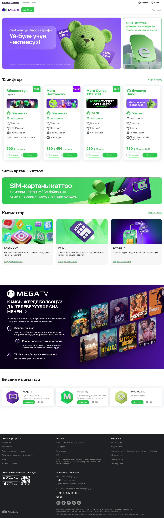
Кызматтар (7, 447)
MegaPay (82, 391)
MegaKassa (138, 391)
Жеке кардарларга (10, 3)
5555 (59, 496)
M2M (58, 455)
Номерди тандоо (9, 463)
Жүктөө (29, 402)
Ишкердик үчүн (29, 3)
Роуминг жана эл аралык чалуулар (17, 455)
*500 (59, 479)
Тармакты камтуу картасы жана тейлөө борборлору (134, 451)
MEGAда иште (117, 455)
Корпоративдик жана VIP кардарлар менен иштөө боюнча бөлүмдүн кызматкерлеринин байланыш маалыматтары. (78, 461)
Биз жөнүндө (116, 442)
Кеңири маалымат (13, 261)
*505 (59, 483)
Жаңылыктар (116, 447)
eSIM (61, 248)
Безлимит (11, 248)
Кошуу (30, 155)
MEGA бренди (117, 463)
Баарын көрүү (155, 79)
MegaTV (28, 391)
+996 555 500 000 (67, 492)
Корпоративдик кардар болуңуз (70, 442)
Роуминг (119, 248)
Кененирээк (14, 155)
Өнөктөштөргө (117, 459)
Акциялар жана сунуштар (13, 451)
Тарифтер (6, 442)
